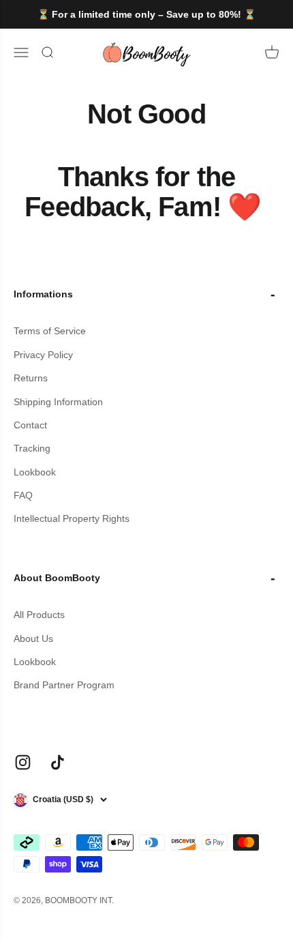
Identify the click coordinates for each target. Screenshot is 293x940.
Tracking (32, 448)
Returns (31, 377)
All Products (39, 614)
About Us (33, 638)
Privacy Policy (43, 354)
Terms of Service (50, 330)
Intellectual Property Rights (71, 518)
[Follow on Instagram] (23, 762)
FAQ (23, 495)
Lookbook (35, 472)
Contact (30, 425)
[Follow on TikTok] (57, 762)
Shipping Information (58, 401)
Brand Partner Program (64, 684)
